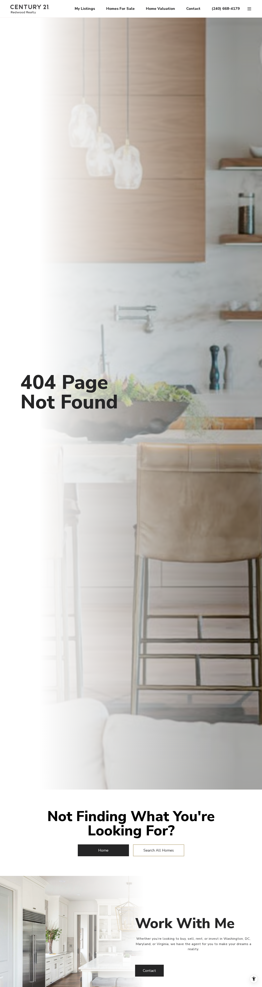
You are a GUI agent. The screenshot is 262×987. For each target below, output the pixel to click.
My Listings (85, 8)
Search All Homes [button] (158, 850)
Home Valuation (160, 8)
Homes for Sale (120, 8)
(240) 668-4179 (226, 8)
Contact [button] (149, 970)
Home (103, 850)
